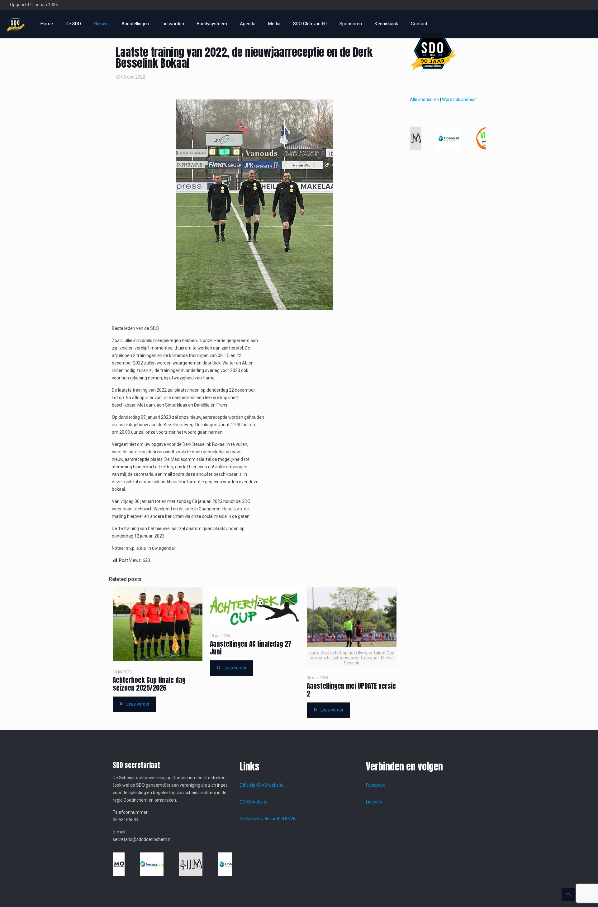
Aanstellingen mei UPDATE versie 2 (351, 690)
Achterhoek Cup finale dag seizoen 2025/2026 (149, 684)
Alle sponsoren (424, 99)
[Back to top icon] (568, 894)
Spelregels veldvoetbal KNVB (268, 818)
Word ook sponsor (459, 99)
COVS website (254, 801)
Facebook (375, 785)
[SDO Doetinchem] (15, 24)
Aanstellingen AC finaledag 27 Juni (251, 648)
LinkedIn (374, 801)
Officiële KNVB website (262, 785)
